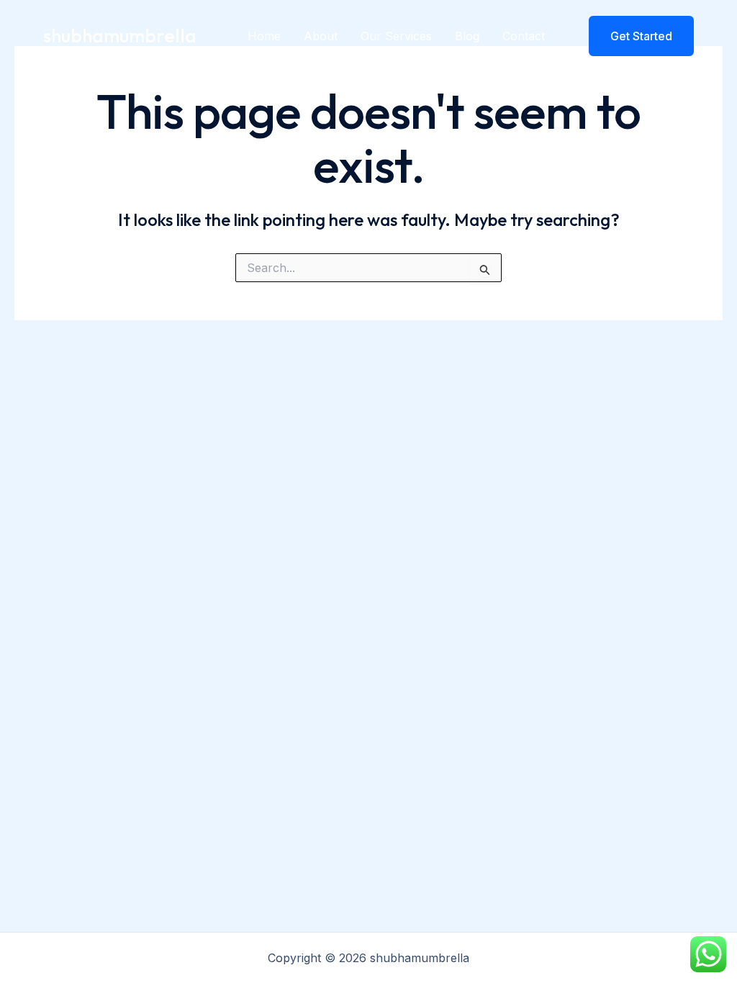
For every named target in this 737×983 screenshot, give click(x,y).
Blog (467, 36)
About (321, 36)
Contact (523, 36)
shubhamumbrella (119, 35)
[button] (632, 36)
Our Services (396, 36)
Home (264, 36)
